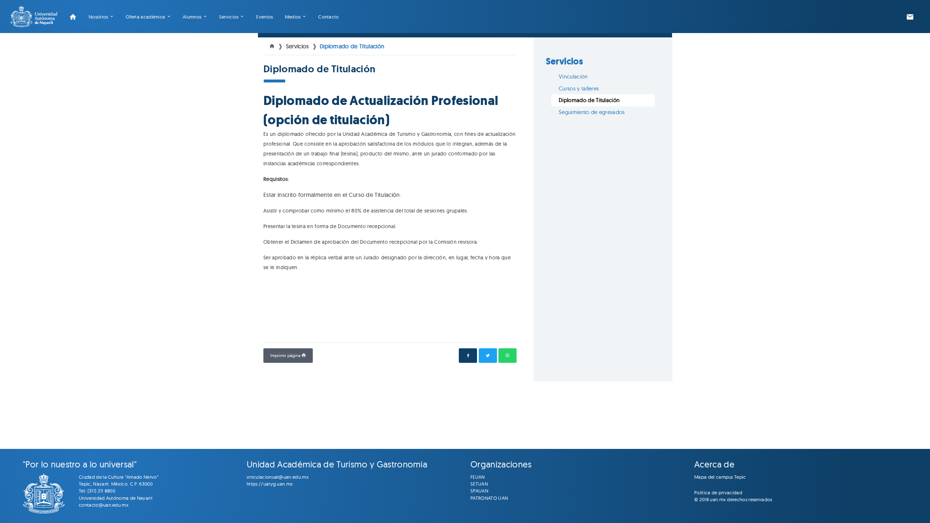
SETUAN (479, 484)
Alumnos (192, 17)
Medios (293, 17)
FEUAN (477, 477)
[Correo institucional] (910, 16)
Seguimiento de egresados (592, 112)
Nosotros (98, 17)
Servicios (229, 17)
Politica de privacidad (718, 492)
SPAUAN (479, 491)
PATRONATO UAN (489, 498)
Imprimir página (286, 355)
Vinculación (573, 76)
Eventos (264, 17)
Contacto (328, 17)
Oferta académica (145, 17)
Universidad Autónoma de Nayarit (116, 498)
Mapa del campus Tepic (720, 477)
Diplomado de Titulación (352, 46)
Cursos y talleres (579, 88)
